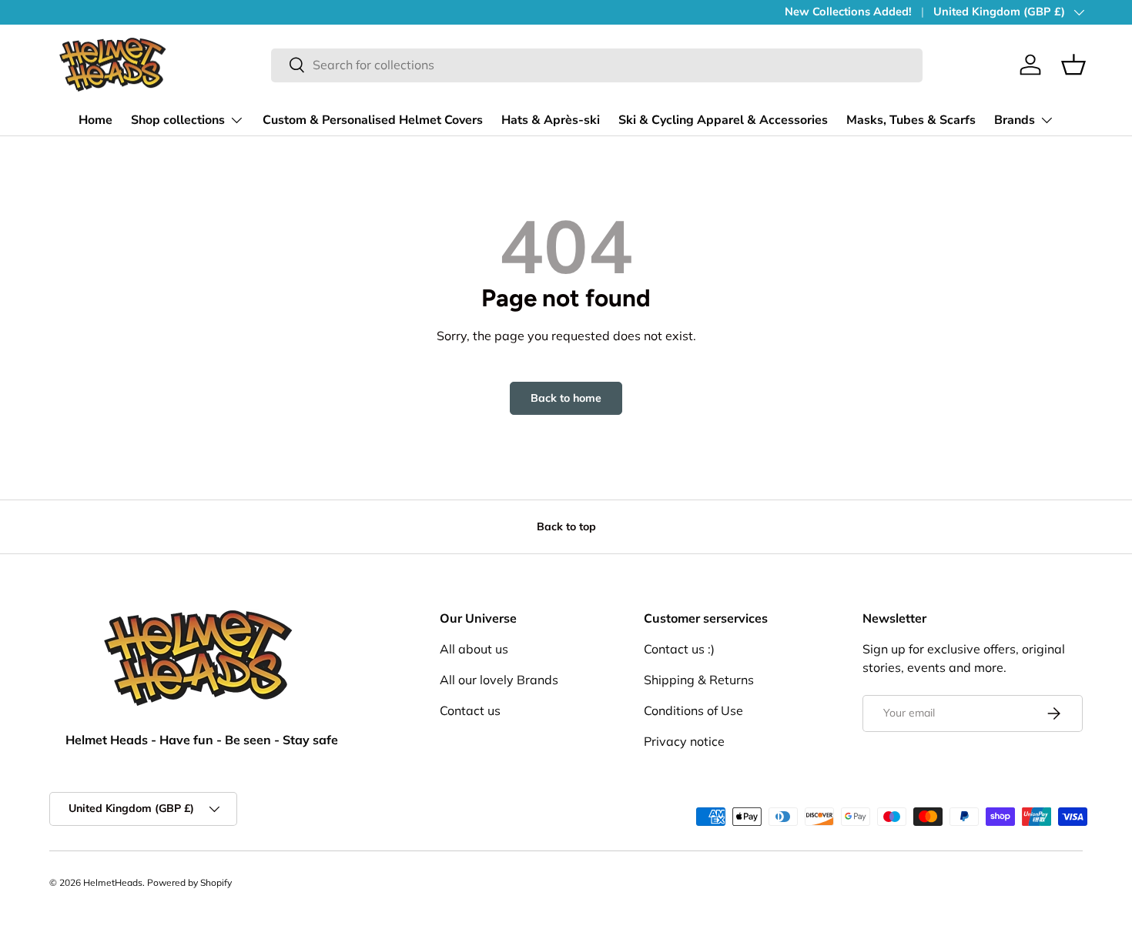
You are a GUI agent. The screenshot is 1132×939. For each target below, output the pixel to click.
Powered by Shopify (189, 882)
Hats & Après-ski (550, 120)
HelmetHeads (112, 882)
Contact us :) (679, 649)
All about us (474, 649)
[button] (1073, 65)
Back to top (566, 526)
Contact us (470, 710)
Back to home (566, 398)
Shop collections (178, 120)
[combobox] (597, 65)
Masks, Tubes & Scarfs (911, 120)
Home (95, 120)
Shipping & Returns (699, 679)
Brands (1014, 120)
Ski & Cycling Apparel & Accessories (723, 120)
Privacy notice (684, 741)
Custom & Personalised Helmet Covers (373, 120)
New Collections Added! (848, 11)
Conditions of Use (693, 710)
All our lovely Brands (499, 679)
